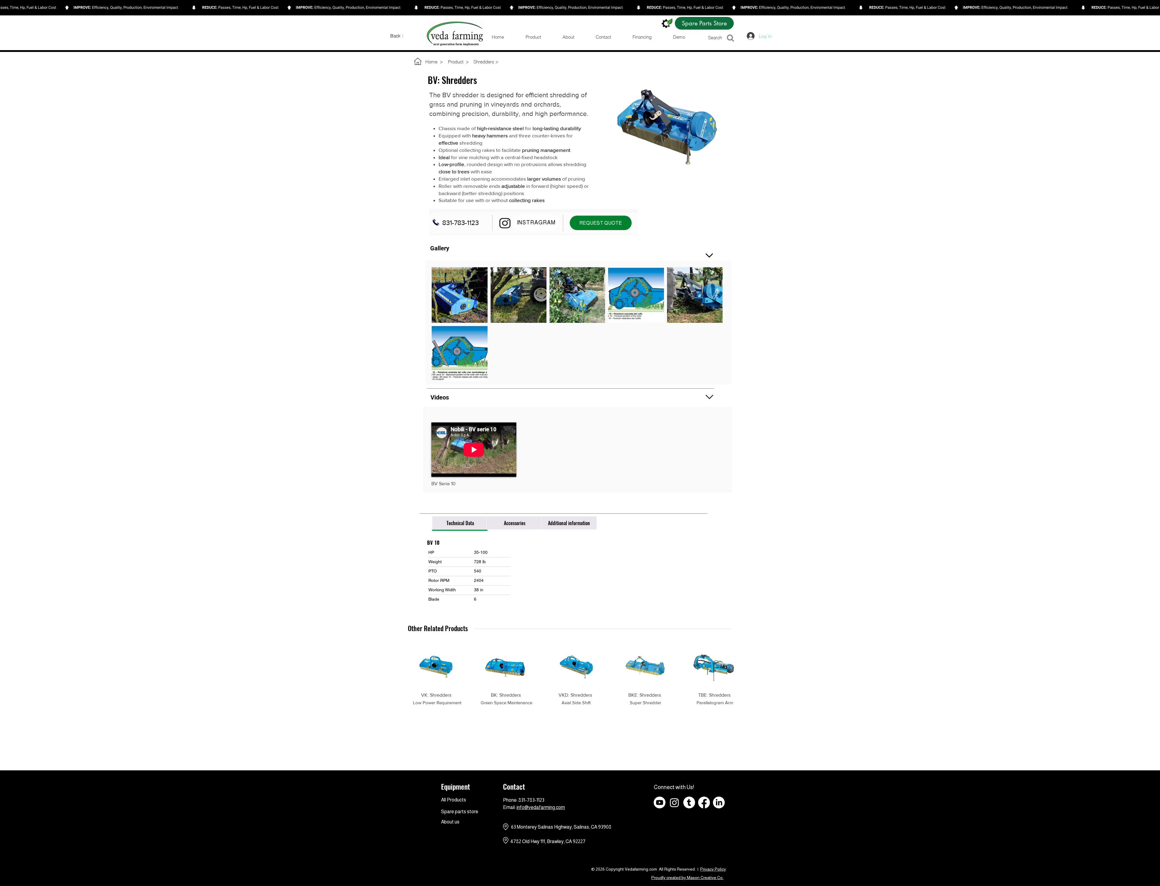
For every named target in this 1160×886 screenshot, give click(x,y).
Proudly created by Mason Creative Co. (687, 877)
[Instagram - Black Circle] (763, 802)
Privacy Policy (713, 869)
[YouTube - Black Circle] (748, 802)
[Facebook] (704, 802)
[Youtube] (659, 802)
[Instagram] (674, 802)
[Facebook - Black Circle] (734, 802)
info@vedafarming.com (541, 807)
